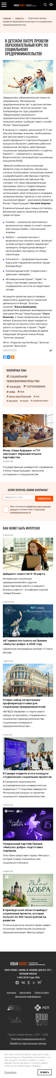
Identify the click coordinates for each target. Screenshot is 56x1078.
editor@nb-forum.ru (28, 973)
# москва (24, 400)
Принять (44, 1072)
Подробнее (10, 1072)
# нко (36, 396)
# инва (10, 391)
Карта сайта (25, 992)
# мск (20, 391)
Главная (7, 18)
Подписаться (44, 498)
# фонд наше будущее (18, 396)
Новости (19, 18)
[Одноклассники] (12, 357)
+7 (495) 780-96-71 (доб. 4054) (28, 977)
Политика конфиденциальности (28, 1039)
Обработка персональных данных (28, 1043)
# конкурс (13, 386)
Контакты (11, 992)
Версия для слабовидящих (28, 996)
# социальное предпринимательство (22, 378)
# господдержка (34, 386)
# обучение (12, 400)
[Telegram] (4, 357)
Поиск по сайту (41, 992)
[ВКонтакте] (8, 357)
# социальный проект (39, 400)
